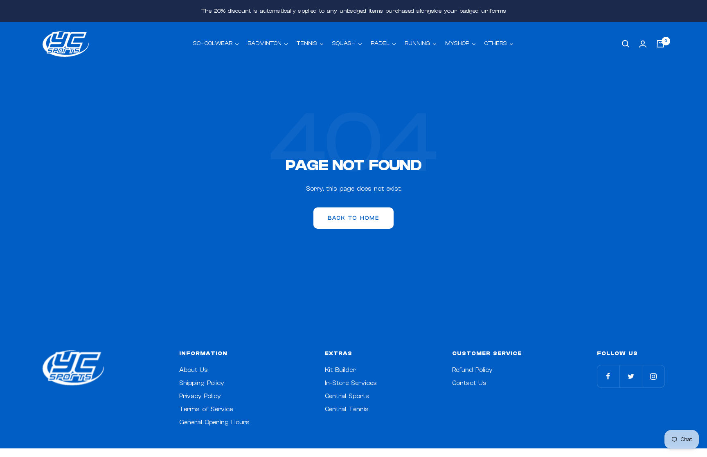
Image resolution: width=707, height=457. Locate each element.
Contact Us (469, 383)
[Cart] (660, 43)
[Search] (625, 43)
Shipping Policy (201, 383)
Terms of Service (206, 409)
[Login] (642, 44)
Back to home (353, 218)
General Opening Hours (214, 422)
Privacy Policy (200, 396)
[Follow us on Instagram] (653, 376)
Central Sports (347, 396)
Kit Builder (340, 370)
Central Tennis (347, 409)
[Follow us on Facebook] (608, 376)
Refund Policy (472, 370)
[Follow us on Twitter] (630, 376)
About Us (193, 370)
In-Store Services (351, 383)
